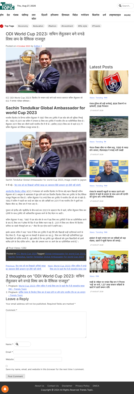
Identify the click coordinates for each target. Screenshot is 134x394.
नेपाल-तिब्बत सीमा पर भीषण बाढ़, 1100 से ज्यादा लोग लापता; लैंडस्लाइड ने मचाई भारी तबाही (109, 148)
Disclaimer (67, 385)
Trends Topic (86, 390)
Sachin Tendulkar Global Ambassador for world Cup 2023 (55, 256)
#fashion (52, 26)
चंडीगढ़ (25, 15)
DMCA (96, 385)
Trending (99, 98)
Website (10, 359)
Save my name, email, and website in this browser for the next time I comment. (45, 369)
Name (9, 344)
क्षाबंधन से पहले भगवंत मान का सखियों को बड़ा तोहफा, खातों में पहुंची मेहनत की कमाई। (108, 239)
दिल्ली (44, 15)
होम (1, 15)
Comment (11, 310)
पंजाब (15, 15)
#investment (67, 26)
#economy (23, 26)
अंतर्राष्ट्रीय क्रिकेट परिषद (16, 191)
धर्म (104, 15)
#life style (82, 26)
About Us (39, 385)
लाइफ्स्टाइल (115, 15)
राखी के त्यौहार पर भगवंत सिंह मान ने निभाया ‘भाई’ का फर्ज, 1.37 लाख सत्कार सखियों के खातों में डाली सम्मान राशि (107, 285)
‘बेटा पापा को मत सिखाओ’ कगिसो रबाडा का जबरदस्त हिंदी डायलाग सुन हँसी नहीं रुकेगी (47, 185)
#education (38, 26)
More (127, 15)
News (92, 98)
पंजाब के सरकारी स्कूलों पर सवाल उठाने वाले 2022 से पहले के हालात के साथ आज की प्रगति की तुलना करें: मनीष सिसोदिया (109, 194)
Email (9, 352)
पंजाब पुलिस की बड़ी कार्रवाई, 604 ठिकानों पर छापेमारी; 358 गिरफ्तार (108, 105)
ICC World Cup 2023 (26, 253)
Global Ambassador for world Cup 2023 (65, 253)
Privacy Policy (83, 385)
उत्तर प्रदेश (34, 17)
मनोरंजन (85, 15)
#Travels (96, 26)
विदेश (75, 15)
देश (8, 15)
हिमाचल (65, 15)
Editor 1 (38, 46)
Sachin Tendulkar (16, 256)
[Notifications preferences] (5, 389)
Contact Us (53, 385)
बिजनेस (95, 15)
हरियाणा (54, 15)
